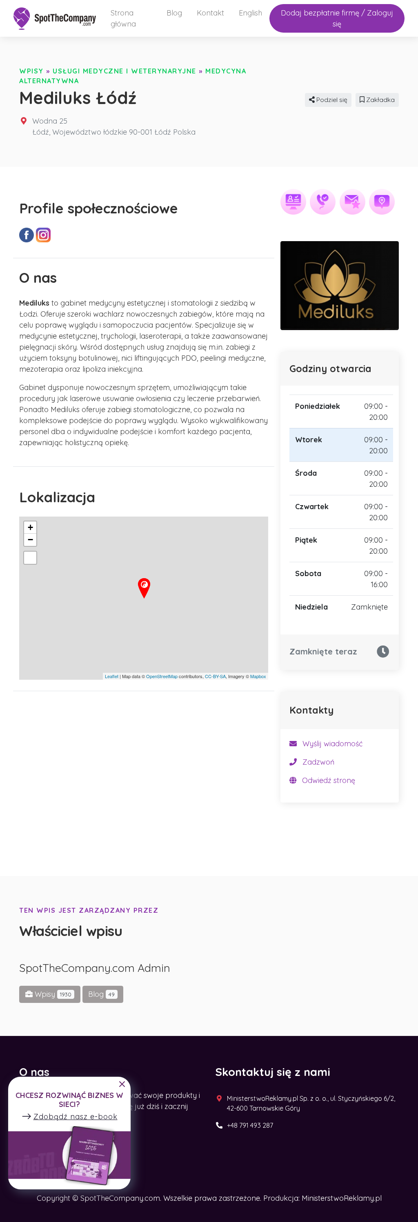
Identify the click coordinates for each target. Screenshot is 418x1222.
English (250, 13)
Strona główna (123, 18)
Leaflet (111, 676)
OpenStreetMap (162, 676)
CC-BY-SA (215, 676)
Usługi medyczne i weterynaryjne (124, 71)
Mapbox (258, 676)
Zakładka (380, 99)
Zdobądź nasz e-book (75, 1116)
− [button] (30, 539)
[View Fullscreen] (30, 558)
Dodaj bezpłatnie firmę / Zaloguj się (337, 18)
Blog (174, 13)
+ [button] (30, 527)
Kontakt (210, 13)
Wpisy (31, 71)
